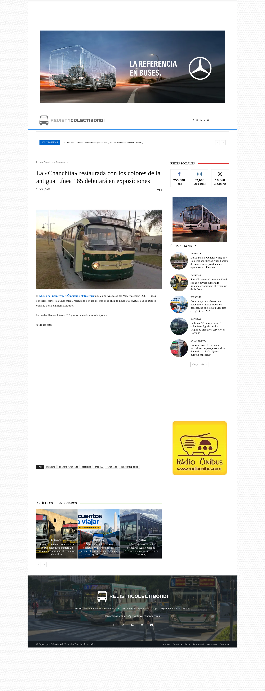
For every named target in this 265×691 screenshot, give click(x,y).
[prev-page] (38, 564)
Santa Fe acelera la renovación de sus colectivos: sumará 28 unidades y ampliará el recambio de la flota (57, 549)
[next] (223, 142)
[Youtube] (208, 120)
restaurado (112, 466)
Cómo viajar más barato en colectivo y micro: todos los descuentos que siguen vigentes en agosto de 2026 (99, 549)
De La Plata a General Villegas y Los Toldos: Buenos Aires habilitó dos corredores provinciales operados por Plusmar (210, 262)
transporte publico (129, 466)
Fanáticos (48, 162)
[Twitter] (204, 120)
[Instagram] (197, 120)
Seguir (199, 172)
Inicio (38, 162)
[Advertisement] (132, 14)
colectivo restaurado (68, 466)
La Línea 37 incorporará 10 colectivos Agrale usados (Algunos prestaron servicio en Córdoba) (141, 549)
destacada (86, 466)
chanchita (50, 466)
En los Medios (198, 341)
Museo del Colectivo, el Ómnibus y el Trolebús (66, 295)
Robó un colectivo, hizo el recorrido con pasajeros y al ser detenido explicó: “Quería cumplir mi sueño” (106, 142)
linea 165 (99, 466)
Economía (98, 540)
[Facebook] (193, 120)
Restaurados (62, 162)
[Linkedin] (201, 120)
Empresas (56, 540)
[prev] (217, 142)
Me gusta (179, 172)
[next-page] (44, 564)
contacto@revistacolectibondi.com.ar (140, 616)
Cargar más (198, 364)
